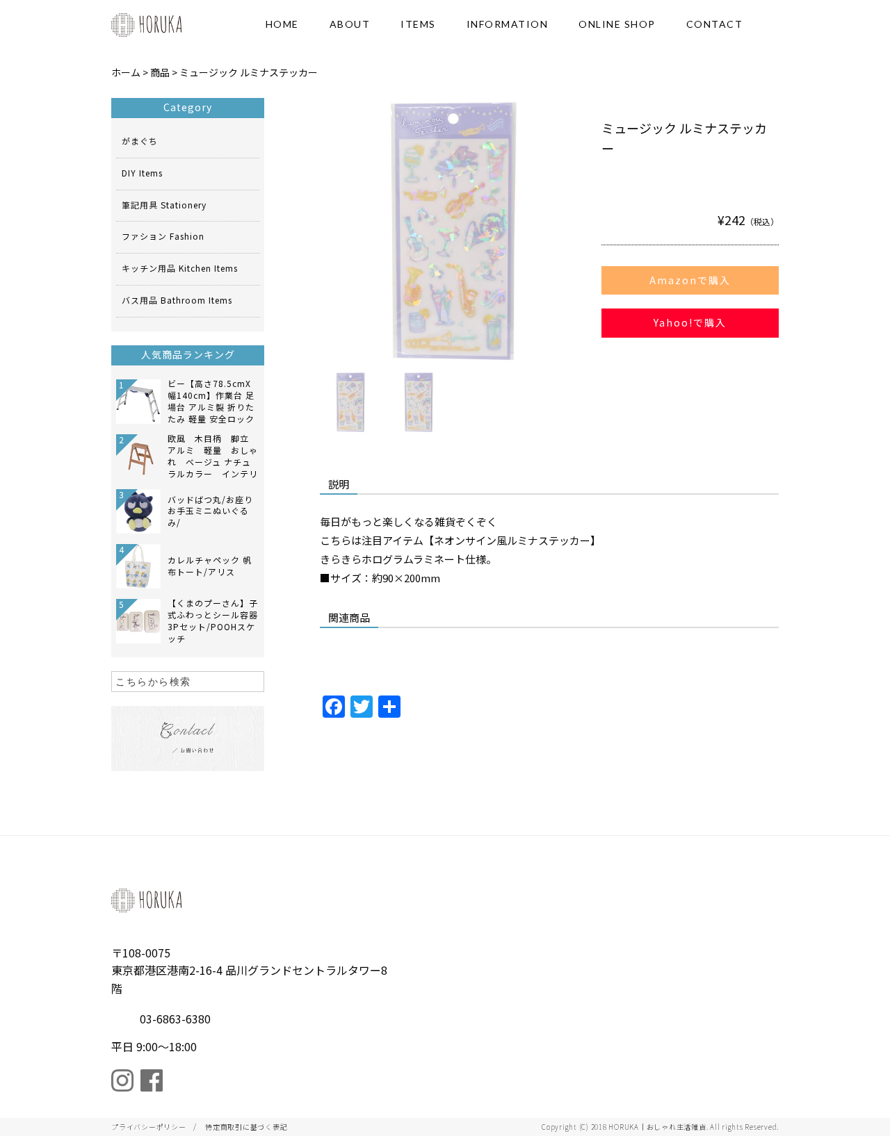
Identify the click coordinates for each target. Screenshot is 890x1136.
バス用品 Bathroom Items (177, 300)
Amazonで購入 (690, 280)
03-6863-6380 (175, 1018)
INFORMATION (508, 24)
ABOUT (350, 24)
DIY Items (142, 173)
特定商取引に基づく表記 (246, 1126)
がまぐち (140, 141)
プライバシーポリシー (148, 1126)
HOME (282, 24)
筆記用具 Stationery (164, 205)
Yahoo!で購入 (690, 322)
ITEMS (418, 24)
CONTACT (714, 24)
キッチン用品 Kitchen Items (180, 268)
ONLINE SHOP (617, 24)
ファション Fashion (163, 236)
